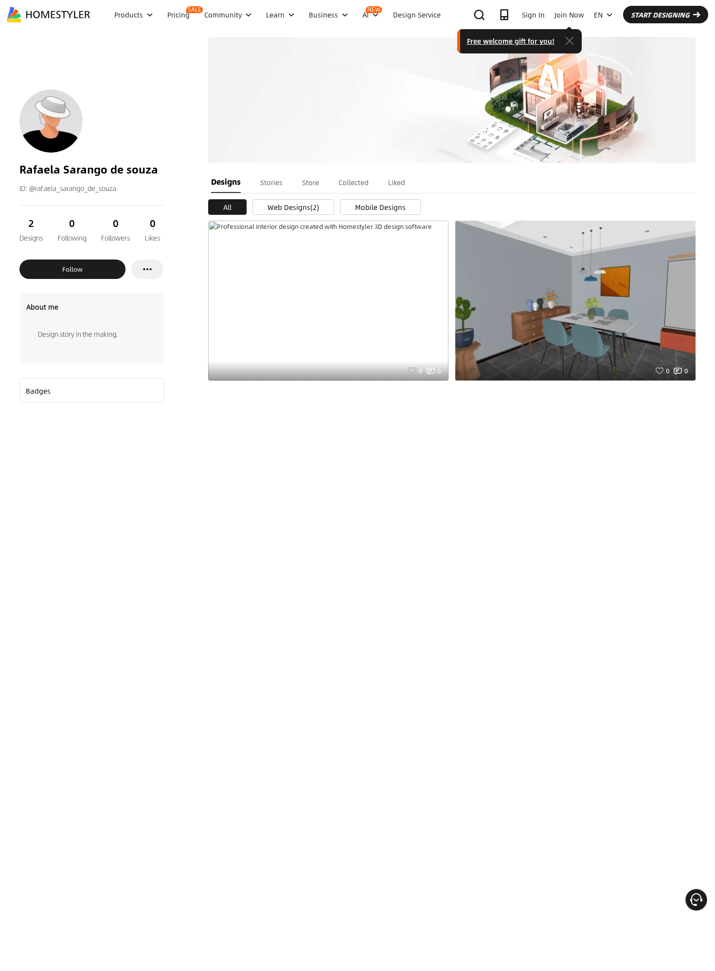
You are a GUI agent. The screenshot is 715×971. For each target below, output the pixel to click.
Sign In (533, 14)
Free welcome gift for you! (510, 41)
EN (598, 14)
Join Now (569, 14)
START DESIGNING (660, 14)
